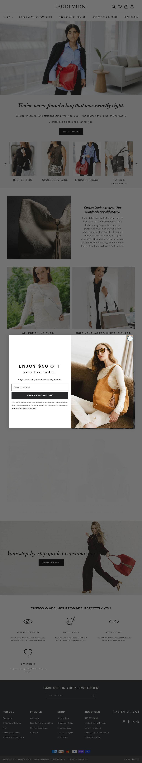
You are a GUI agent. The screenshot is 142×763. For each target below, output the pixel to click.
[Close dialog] (129, 338)
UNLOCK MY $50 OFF (39, 395)
